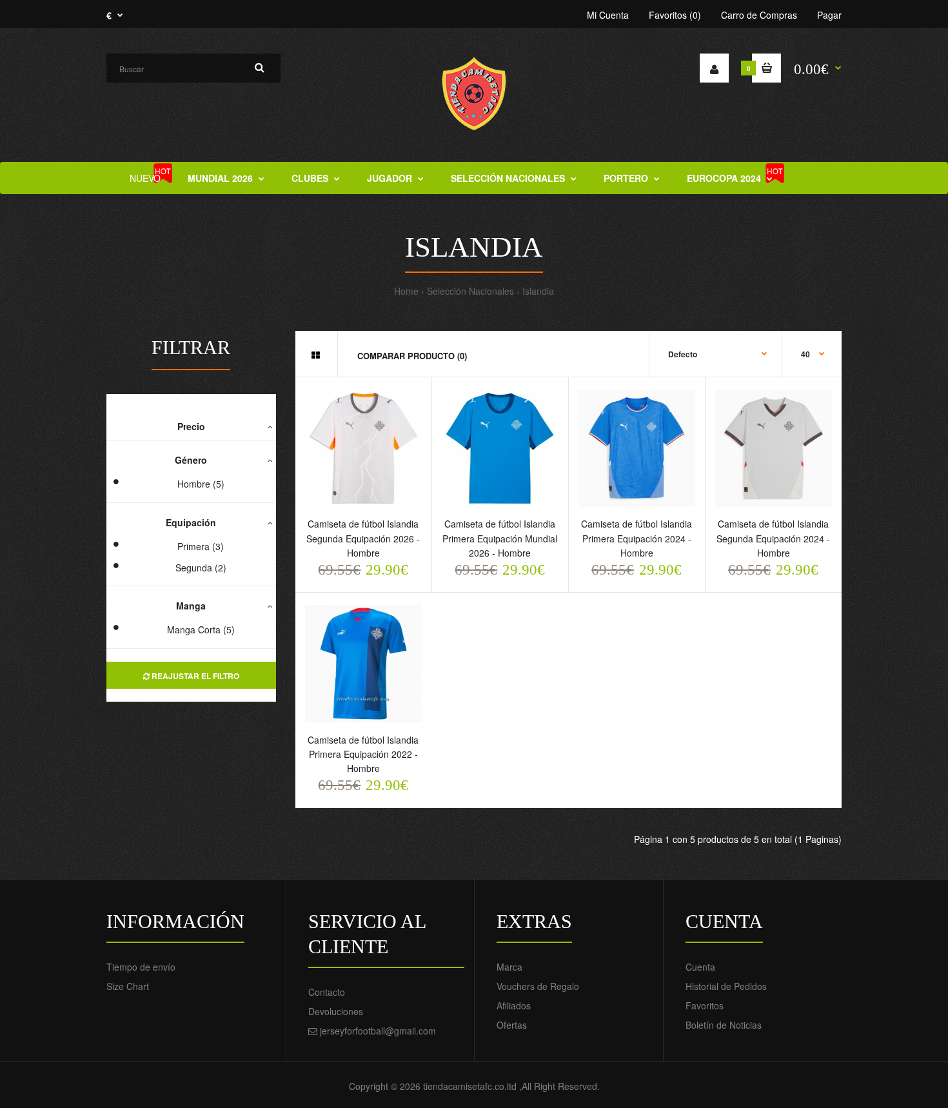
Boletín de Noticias (724, 1024)
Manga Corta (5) (201, 629)
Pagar (829, 14)
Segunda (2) (200, 567)
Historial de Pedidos (726, 986)
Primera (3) (200, 546)
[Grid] (315, 355)
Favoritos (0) (675, 14)
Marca (509, 966)
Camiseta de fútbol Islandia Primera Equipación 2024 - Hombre (636, 538)
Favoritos (705, 1005)
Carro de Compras (759, 14)
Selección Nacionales (470, 290)
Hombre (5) (200, 483)
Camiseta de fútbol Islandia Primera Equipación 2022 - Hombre (363, 754)
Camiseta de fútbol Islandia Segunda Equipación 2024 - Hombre (773, 538)
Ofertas (512, 1024)
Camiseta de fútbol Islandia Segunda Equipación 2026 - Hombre (363, 538)
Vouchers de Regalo (538, 986)
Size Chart (127, 986)
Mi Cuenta (608, 14)
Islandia (538, 290)
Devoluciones (335, 1011)
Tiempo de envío (140, 966)
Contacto (326, 991)
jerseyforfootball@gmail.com (378, 1030)
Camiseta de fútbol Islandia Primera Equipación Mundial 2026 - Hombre (499, 538)
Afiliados (514, 1005)
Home (406, 290)
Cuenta (700, 966)
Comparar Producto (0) (412, 356)
